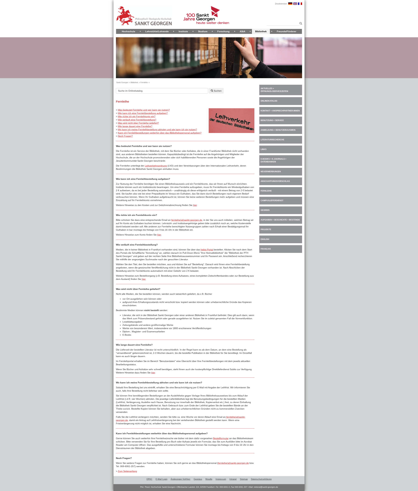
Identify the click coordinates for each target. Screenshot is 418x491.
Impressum (221, 479)
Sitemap (244, 479)
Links (263, 149)
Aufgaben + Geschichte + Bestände (280, 220)
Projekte (266, 229)
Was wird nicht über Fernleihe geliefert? (138, 123)
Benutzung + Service (272, 120)
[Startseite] (144, 16)
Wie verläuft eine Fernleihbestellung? (137, 119)
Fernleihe (144, 82)
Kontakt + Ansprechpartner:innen (280, 111)
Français (266, 249)
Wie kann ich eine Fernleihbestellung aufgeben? (143, 113)
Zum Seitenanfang (127, 471)
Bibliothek (261, 31)
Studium (202, 31)
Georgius (198, 479)
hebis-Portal (207, 249)
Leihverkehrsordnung (156, 165)
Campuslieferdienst (272, 200)
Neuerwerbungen (271, 171)
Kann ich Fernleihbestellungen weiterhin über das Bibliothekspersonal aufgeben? (159, 133)
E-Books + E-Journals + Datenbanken (273, 160)
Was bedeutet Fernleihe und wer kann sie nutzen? (144, 110)
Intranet (233, 479)
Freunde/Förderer (286, 31)
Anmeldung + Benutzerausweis (278, 130)
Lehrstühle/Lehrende (157, 31)
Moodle (208, 479)
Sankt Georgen (122, 82)
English (265, 239)
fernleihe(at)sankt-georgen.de (186, 220)
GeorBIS (265, 210)
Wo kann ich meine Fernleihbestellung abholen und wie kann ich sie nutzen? (157, 129)
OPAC (149, 479)
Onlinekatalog (269, 101)
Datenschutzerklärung (261, 479)
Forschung (223, 31)
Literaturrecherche (272, 140)
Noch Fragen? (125, 136)
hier (195, 205)
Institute (183, 31)
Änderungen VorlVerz (180, 479)
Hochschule (128, 31)
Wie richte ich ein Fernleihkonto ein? (136, 116)
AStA (242, 31)
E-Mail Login (161, 479)
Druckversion (281, 4)
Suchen (217, 90)
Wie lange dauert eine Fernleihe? (135, 126)
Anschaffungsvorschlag (275, 181)
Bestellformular (221, 438)
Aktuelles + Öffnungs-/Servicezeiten (274, 89)
